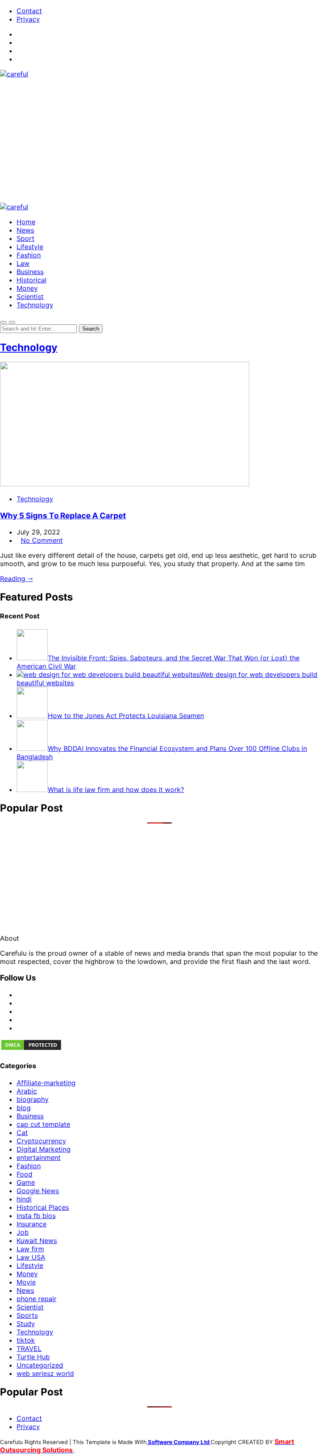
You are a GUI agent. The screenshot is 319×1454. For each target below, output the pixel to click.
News (25, 230)
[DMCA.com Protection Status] (31, 1049)
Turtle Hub (33, 1357)
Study (26, 1323)
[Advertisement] (159, 140)
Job (23, 1232)
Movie (26, 1282)
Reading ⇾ (16, 578)
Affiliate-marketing (46, 1083)
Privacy (28, 19)
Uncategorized (40, 1365)
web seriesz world (45, 1373)
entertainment (39, 1157)
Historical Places (43, 1207)
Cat (22, 1132)
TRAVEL (29, 1348)
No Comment (42, 540)
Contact (29, 11)
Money (27, 288)
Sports (27, 1315)
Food (24, 1174)
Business (30, 271)
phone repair (36, 1299)
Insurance (32, 1224)
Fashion (29, 255)
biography (33, 1099)
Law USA (31, 1257)
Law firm (30, 1249)
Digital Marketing (44, 1149)
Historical (32, 280)
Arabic (27, 1091)
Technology (35, 305)
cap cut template (43, 1124)
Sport (25, 238)
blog (24, 1107)
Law (23, 263)
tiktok (26, 1340)
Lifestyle (30, 247)
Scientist (30, 296)
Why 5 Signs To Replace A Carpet (63, 515)
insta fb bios (36, 1215)
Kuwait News (37, 1240)
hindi (24, 1199)
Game (26, 1182)
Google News (38, 1191)
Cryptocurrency (41, 1141)
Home (26, 222)
